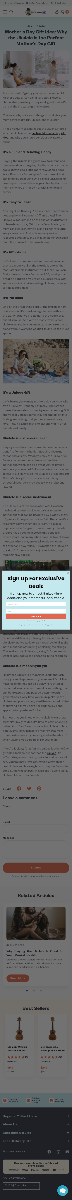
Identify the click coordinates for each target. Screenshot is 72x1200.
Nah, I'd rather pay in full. (36, 620)
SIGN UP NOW (36, 616)
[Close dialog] (68, 572)
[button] (62, 1190)
